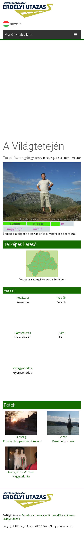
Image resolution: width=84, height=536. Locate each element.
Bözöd (63, 437)
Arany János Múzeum (21, 472)
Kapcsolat (37, 515)
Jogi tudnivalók (53, 515)
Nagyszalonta (21, 476)
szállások (69, 515)
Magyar (14, 23)
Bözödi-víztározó (63, 441)
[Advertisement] (42, 84)
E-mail (25, 515)
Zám (61, 333)
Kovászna (22, 297)
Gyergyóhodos (22, 368)
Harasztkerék (22, 333)
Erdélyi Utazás (11, 519)
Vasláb (61, 297)
